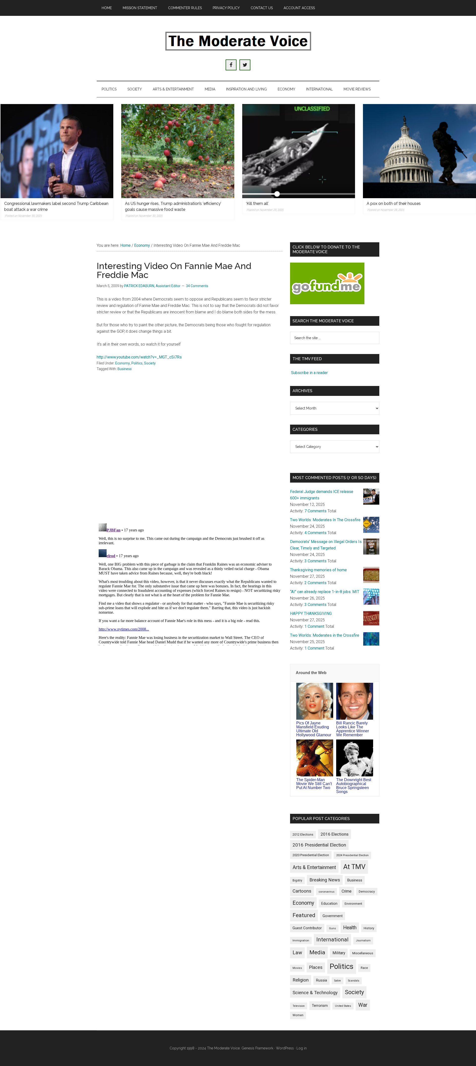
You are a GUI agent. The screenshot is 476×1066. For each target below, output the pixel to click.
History (369, 928)
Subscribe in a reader (309, 372)
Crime (347, 891)
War (362, 1005)
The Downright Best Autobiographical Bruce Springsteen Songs (353, 786)
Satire (337, 980)
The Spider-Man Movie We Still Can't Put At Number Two (314, 784)
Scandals (353, 980)
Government (333, 916)
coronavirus (326, 891)
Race (364, 968)
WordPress (285, 1048)
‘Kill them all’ (257, 203)
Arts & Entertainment (314, 867)
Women (298, 1015)
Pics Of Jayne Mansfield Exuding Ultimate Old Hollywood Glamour (313, 729)
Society (150, 363)
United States (343, 1006)
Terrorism (320, 1005)
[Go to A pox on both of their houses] (419, 151)
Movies (297, 968)
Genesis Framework (257, 1048)
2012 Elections (303, 834)
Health (350, 927)
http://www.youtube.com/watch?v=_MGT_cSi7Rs (139, 357)
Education (329, 903)
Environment (353, 903)
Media (317, 952)
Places (316, 967)
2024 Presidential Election (352, 855)
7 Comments (315, 511)
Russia (321, 980)
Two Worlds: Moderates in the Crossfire (324, 635)
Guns (332, 928)
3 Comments (315, 561)
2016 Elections (335, 834)
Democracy (367, 891)
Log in (302, 1048)
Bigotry (297, 880)
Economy (122, 363)
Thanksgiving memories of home (318, 570)
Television (299, 1006)
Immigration (301, 940)
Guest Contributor (307, 928)
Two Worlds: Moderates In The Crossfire (325, 520)
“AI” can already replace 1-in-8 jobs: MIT (324, 591)
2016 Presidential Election (319, 845)
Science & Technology (315, 992)
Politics (137, 363)
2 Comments (315, 582)
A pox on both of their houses (394, 203)
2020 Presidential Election (311, 855)
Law (297, 953)
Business (125, 369)
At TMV (354, 867)
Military (338, 953)
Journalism (363, 940)
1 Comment (314, 626)
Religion (301, 980)
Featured (304, 915)
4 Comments (315, 532)
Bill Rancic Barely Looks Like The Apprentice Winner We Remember (352, 729)
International (332, 939)
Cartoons (302, 891)
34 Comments (197, 286)
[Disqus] (190, 455)
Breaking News (324, 880)
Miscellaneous (362, 953)
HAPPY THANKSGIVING (311, 613)
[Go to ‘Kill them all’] (298, 151)
